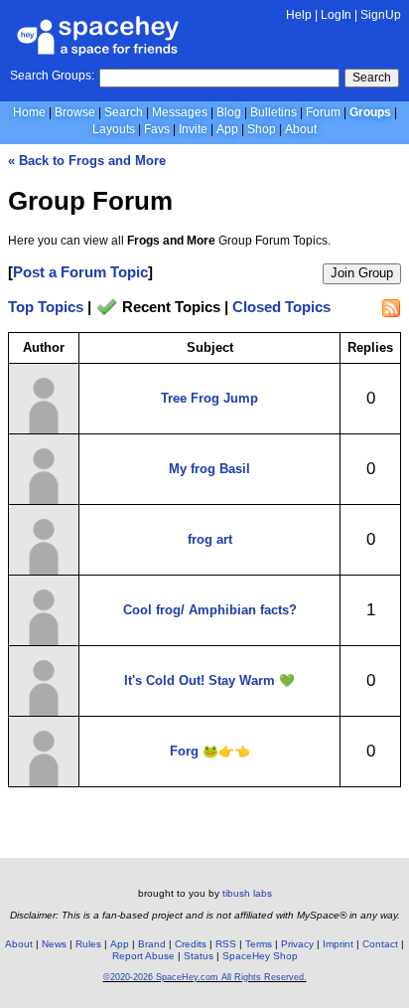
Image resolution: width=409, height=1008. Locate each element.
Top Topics (45, 307)
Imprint (338, 943)
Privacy (297, 943)
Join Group (362, 272)
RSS (225, 943)
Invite (193, 129)
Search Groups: (52, 76)
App (227, 129)
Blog (228, 112)
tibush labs (247, 893)
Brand (152, 943)
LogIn (336, 15)
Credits (190, 943)
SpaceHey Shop (260, 955)
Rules (88, 943)
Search (371, 77)
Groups (370, 112)
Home (29, 112)
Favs (157, 129)
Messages (179, 112)
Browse (75, 112)
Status (198, 955)
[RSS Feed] (391, 308)
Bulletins (273, 112)
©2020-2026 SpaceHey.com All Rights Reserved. (205, 977)
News (54, 943)
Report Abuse (143, 955)
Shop (261, 129)
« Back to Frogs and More (87, 160)
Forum (323, 112)
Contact (380, 943)
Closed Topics (281, 307)
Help (299, 15)
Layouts (113, 129)
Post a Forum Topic (80, 271)
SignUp (380, 15)
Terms (258, 943)
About (301, 129)
